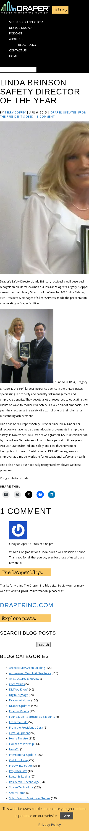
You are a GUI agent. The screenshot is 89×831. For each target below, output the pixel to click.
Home (13, 56)
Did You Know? (20, 28)
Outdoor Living (19, 760)
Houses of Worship (21, 744)
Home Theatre (18, 738)
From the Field (18, 722)
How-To (14, 749)
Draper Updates (63, 112)
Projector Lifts (18, 771)
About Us (16, 39)
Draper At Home (20, 700)
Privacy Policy (49, 824)
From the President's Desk (26, 728)
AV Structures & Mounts (24, 679)
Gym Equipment (19, 733)
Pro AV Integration (21, 766)
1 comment (46, 116)
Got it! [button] (67, 816)
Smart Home (17, 793)
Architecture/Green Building (27, 668)
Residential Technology (24, 782)
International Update (22, 755)
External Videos (19, 711)
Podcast (15, 33)
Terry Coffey (15, 112)
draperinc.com (26, 605)
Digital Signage (18, 695)
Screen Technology (21, 787)
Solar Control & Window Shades (29, 798)
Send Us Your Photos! (26, 22)
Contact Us (18, 50)
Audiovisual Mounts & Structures (30, 673)
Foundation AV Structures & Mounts (32, 717)
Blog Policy (27, 45)
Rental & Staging (19, 776)
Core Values (17, 684)
